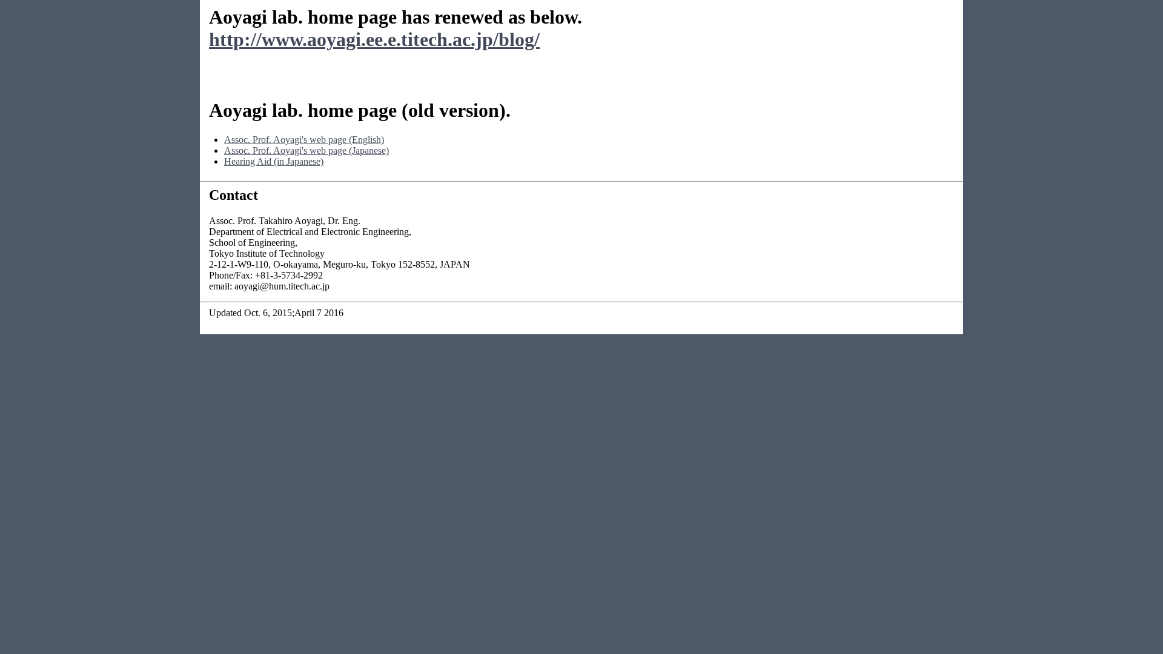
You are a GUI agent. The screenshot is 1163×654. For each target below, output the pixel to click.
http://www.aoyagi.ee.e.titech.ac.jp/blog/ (374, 39)
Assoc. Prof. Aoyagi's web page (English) (304, 139)
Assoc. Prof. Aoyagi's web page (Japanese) (306, 150)
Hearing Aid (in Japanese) (273, 161)
